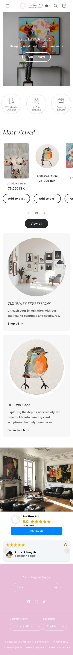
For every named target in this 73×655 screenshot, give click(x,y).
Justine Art (31, 516)
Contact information (59, 647)
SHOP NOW (36, 56)
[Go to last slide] (6, 550)
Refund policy (14, 647)
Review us (36, 531)
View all (36, 223)
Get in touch (16, 430)
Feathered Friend (47, 175)
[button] (7, 6)
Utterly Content (16, 183)
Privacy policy (60, 642)
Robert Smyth (25, 552)
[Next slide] (67, 550)
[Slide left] (28, 213)
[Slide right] (45, 213)
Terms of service (35, 647)
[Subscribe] (56, 587)
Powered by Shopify (38, 642)
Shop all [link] (13, 323)
